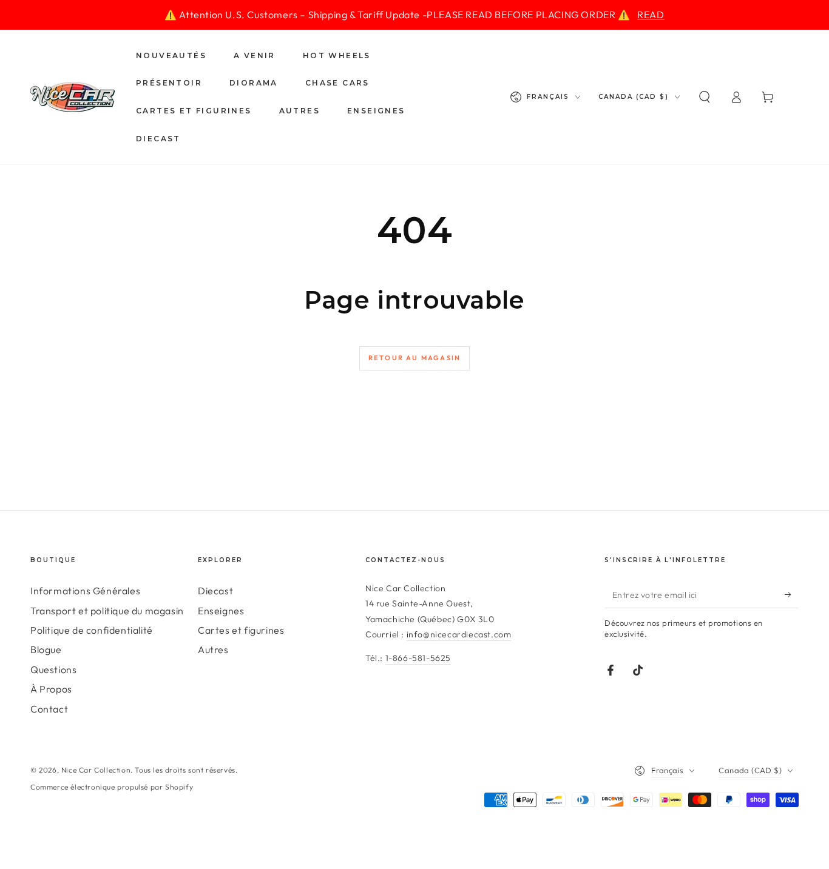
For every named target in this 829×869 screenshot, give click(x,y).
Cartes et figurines (241, 630)
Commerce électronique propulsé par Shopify (111, 786)
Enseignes (221, 611)
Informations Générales (85, 591)
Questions (53, 669)
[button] (704, 97)
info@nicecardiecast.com (459, 634)
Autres (213, 649)
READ (650, 14)
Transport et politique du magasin (107, 611)
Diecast (215, 591)
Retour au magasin (414, 358)
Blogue (46, 649)
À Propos (51, 689)
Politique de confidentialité (91, 630)
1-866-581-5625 (418, 658)
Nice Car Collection (95, 769)
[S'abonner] (792, 594)
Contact (49, 709)
